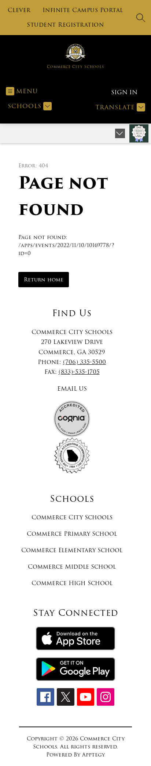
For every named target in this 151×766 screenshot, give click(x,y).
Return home (43, 280)
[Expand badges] (120, 133)
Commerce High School (72, 583)
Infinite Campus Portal (83, 10)
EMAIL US (72, 388)
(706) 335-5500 (84, 362)
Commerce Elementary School (71, 550)
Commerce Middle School (72, 566)
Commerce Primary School (72, 533)
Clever (19, 10)
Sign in (124, 92)
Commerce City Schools (72, 517)
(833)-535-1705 (79, 371)
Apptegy (93, 755)
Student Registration (65, 24)
